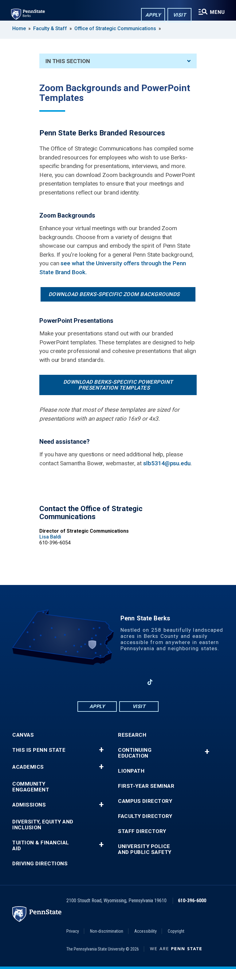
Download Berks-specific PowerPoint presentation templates (118, 385)
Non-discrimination (106, 931)
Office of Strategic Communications (115, 28)
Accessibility (145, 931)
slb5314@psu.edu (167, 463)
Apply (153, 15)
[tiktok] (150, 682)
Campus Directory (145, 801)
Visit (179, 15)
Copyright (176, 931)
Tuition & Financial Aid (40, 845)
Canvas (23, 735)
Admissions (29, 805)
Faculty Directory (145, 816)
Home (19, 28)
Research (132, 735)
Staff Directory (142, 831)
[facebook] (86, 682)
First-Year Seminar (146, 786)
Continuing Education (134, 753)
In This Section (67, 61)
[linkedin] (102, 682)
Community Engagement (30, 787)
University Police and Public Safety (144, 849)
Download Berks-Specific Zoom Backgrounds (114, 294)
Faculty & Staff (50, 28)
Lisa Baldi (50, 537)
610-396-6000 (192, 900)
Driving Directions (40, 864)
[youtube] (118, 682)
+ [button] (101, 750)
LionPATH (131, 771)
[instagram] (134, 682)
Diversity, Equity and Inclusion (42, 825)
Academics (28, 767)
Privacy (72, 931)
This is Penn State (38, 750)
